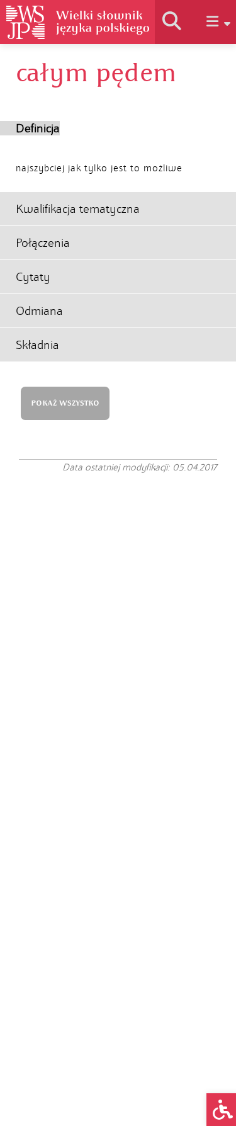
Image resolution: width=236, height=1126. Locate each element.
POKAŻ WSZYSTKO (65, 403)
